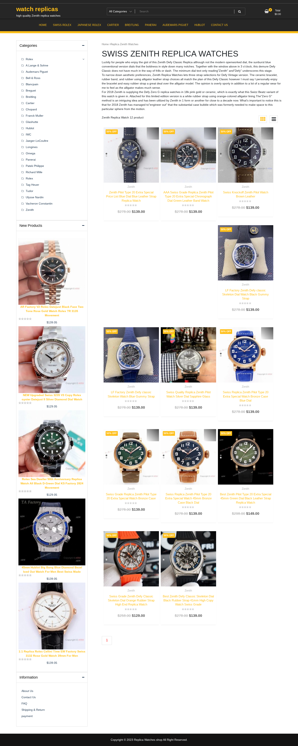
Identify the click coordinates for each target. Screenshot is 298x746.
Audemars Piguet (37, 71)
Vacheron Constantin (39, 203)
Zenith (131, 186)
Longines (32, 147)
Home (105, 44)
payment (27, 716)
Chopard (31, 109)
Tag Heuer (32, 184)
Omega (30, 153)
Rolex (29, 59)
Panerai (31, 159)
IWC (28, 134)
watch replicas (37, 9)
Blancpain (32, 84)
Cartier (30, 103)
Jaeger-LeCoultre (37, 140)
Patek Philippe (35, 165)
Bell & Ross (33, 78)
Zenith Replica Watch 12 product (123, 117)
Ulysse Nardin (35, 197)
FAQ (24, 703)
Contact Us (28, 697)
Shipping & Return (33, 709)
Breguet (31, 90)
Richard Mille (34, 172)
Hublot (30, 128)
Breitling (31, 96)
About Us (27, 691)
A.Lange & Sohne (37, 65)
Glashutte (32, 122)
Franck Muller (34, 115)
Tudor (29, 191)
